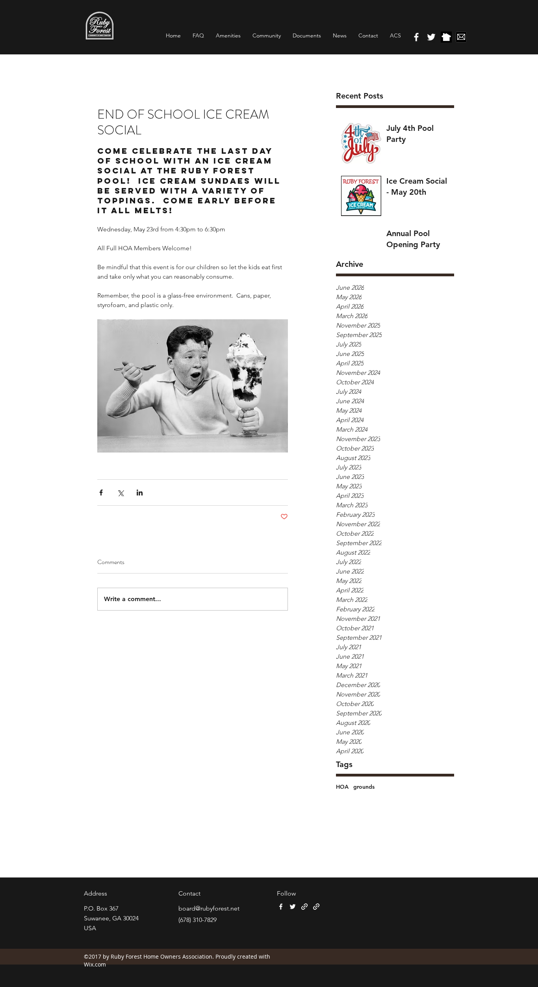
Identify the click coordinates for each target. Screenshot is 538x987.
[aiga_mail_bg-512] (461, 37)
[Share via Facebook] (101, 492)
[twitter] (431, 37)
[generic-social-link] (446, 37)
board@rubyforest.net (208, 908)
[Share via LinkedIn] (139, 492)
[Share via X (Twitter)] (120, 492)
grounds (364, 786)
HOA (342, 786)
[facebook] (416, 37)
